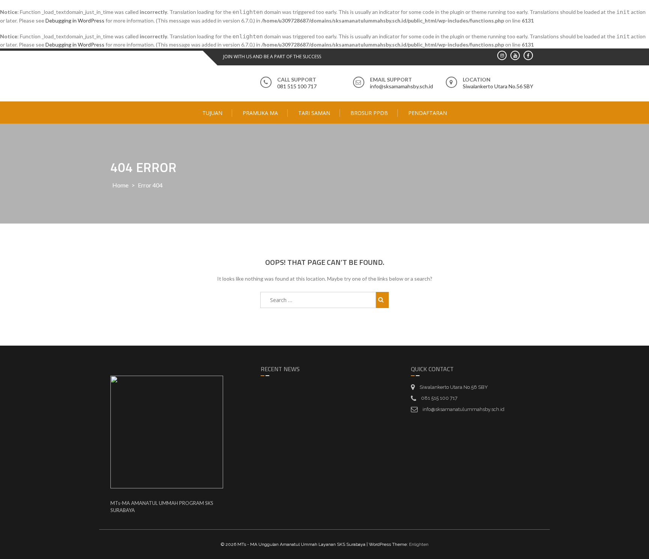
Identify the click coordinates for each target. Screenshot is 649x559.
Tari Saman (314, 112)
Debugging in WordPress (74, 20)
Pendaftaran (427, 112)
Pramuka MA (260, 112)
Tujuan (212, 112)
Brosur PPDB (369, 112)
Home (120, 185)
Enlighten (419, 544)
